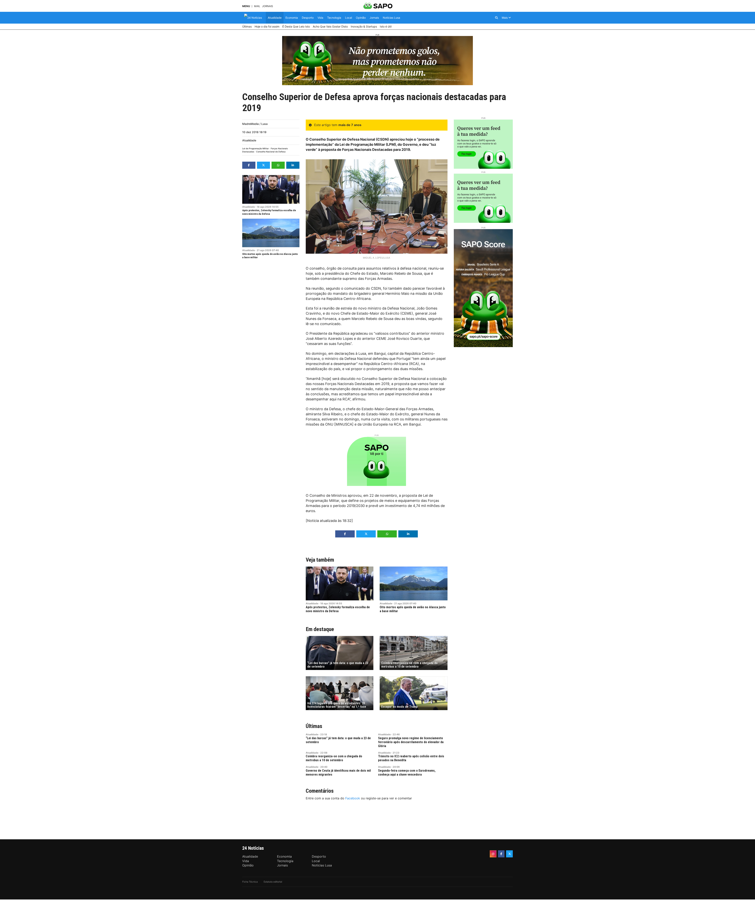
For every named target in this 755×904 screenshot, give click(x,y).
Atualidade (249, 140)
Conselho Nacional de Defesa (270, 151)
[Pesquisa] (496, 18)
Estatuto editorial (273, 881)
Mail (257, 6)
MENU (246, 6)
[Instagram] (493, 853)
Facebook (352, 798)
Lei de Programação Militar (255, 148)
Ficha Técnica (250, 881)
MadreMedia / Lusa (255, 123)
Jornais (267, 6)
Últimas (314, 726)
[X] (509, 853)
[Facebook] (501, 853)
